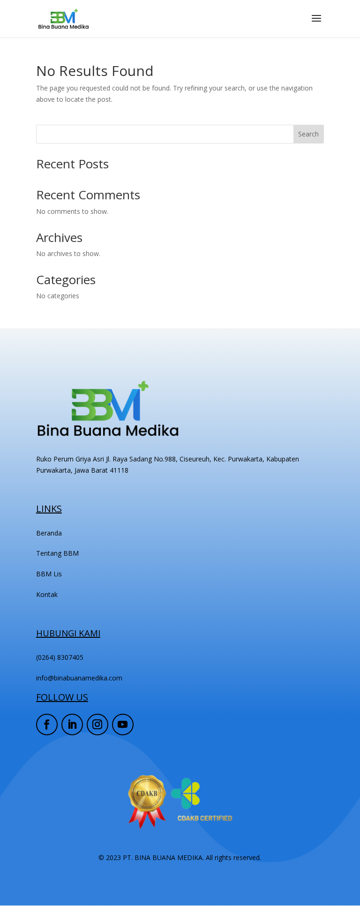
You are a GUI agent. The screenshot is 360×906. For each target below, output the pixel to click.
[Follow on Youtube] (123, 724)
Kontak (47, 594)
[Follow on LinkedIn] (72, 724)
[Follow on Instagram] (97, 724)
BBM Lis (49, 573)
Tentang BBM (57, 553)
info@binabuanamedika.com (79, 677)
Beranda (49, 532)
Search (308, 133)
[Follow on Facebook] (47, 724)
